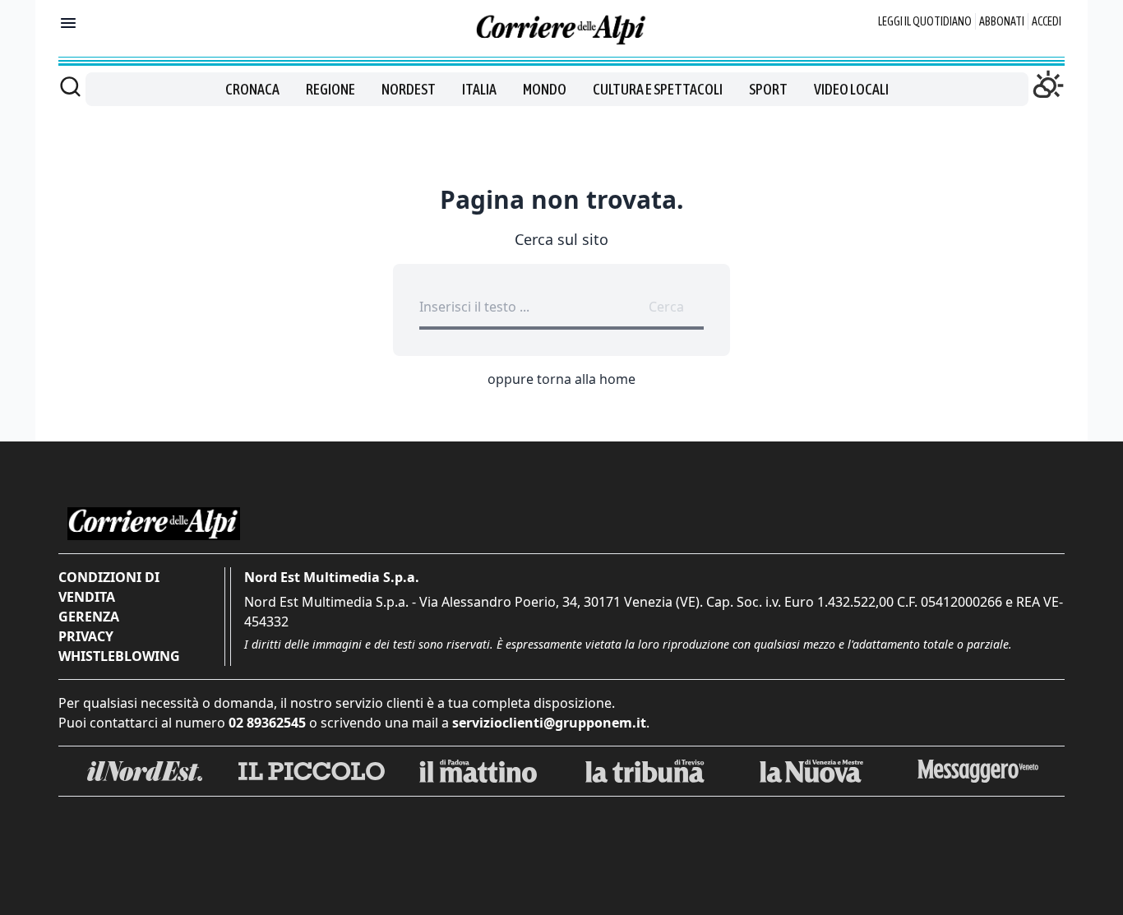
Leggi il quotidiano (925, 21)
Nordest (408, 89)
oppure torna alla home (561, 379)
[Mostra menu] (68, 23)
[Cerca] (70, 86)
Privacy (85, 636)
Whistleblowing (119, 656)
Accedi (1046, 21)
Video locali (851, 89)
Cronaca (252, 89)
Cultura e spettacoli (658, 89)
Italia (479, 89)
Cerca (666, 307)
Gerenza (88, 617)
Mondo (544, 89)
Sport (768, 89)
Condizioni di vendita (108, 587)
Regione (330, 89)
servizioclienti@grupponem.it (549, 723)
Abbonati (1001, 21)
